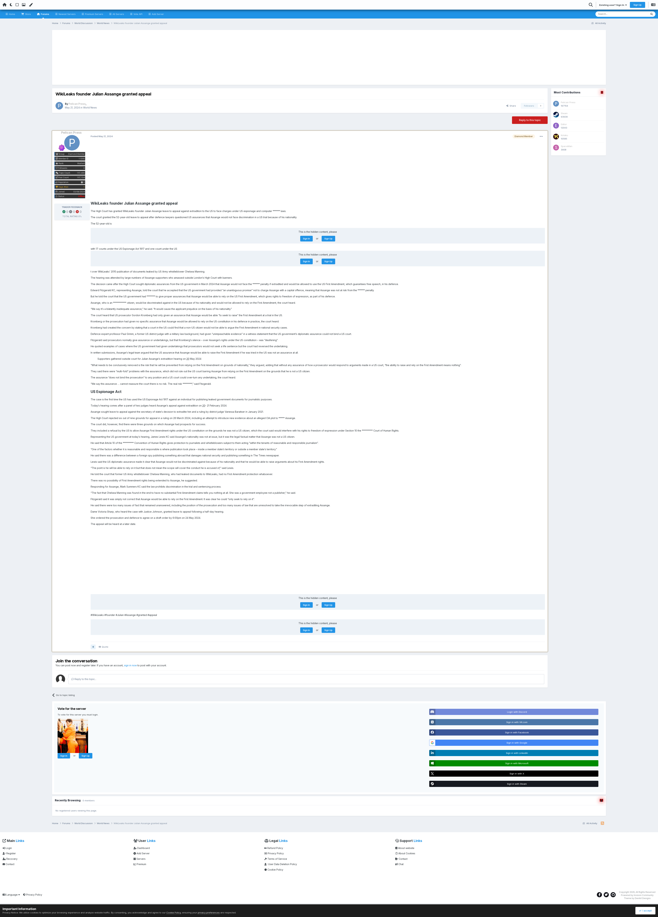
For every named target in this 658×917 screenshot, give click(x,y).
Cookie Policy (275, 869)
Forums (44, 14)
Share (512, 105)
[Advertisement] (329, 57)
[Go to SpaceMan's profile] (556, 147)
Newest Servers (67, 14)
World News (90, 107)
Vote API (137, 14)
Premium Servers (93, 14)
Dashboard (143, 848)
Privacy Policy (275, 853)
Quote (105, 646)
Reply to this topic (530, 120)
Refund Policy (275, 848)
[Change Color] (31, 4)
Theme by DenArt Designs (637, 898)
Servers (140, 858)
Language (12, 894)
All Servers (118, 14)
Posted (102, 136)
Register (11, 853)
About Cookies (406, 853)
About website (405, 848)
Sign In (306, 238)
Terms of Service (277, 858)
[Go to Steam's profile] (556, 115)
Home (11, 14)
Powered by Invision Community (637, 895)
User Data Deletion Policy (282, 864)
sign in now (130, 665)
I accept (646, 910)
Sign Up (637, 4)
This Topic (637, 14)
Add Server (157, 14)
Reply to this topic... (85, 679)
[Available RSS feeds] (602, 823)
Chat (401, 864)
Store (28, 14)
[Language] (653, 5)
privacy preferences (209, 912)
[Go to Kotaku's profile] (556, 136)
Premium (141, 864)
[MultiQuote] (93, 647)
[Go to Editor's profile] (556, 126)
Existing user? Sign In (612, 5)
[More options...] (541, 136)
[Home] (5, 5)
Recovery (11, 858)
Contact (9, 864)
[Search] (651, 14)
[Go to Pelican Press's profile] (59, 106)
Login (8, 848)
